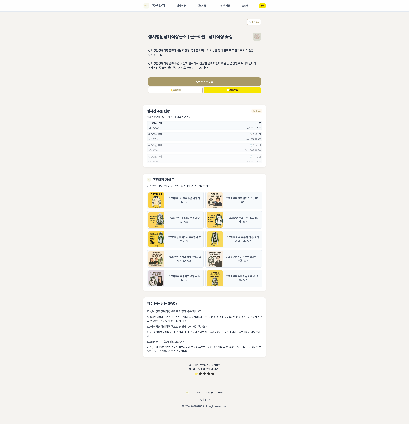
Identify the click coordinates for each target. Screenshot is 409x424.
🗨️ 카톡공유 (232, 90)
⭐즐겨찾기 (175, 90)
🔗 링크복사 (253, 22)
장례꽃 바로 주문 (204, 81)
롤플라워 (158, 5)
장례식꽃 (181, 5)
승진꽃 (245, 5)
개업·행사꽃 (224, 5)
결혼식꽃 (201, 5)
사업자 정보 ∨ (204, 399)
